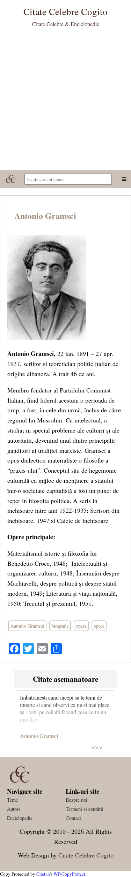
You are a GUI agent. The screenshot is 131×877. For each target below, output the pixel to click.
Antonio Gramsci (45, 215)
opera (81, 626)
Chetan (43, 874)
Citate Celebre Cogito (86, 855)
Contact (73, 818)
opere (99, 626)
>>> (97, 746)
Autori (13, 809)
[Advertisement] (65, 101)
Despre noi (76, 799)
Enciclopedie (19, 818)
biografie (60, 626)
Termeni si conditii (84, 809)
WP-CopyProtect (69, 874)
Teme (12, 799)
